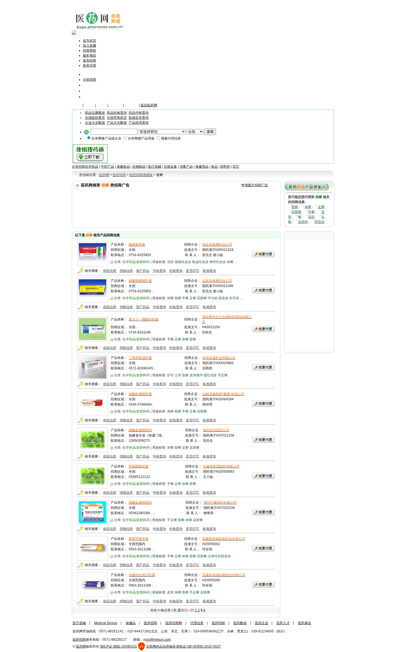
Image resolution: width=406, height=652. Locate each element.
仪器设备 (131, 105)
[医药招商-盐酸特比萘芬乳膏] (92, 595)
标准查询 (209, 271)
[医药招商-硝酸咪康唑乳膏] (92, 301)
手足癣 (223, 375)
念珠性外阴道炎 (219, 556)
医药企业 (261, 623)
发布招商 (89, 60)
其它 (236, 167)
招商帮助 (89, 50)
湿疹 (311, 217)
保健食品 (123, 167)
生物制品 (139, 167)
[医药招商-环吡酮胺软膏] (92, 487)
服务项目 (89, 55)
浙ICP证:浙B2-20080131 (118, 646)
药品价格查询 (117, 113)
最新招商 (90, 85)
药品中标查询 (139, 113)
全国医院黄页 (95, 118)
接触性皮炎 (183, 262)
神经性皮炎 (217, 262)
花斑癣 (296, 212)
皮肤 (170, 592)
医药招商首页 (97, 74)
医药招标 (218, 623)
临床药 (77, 105)
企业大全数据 (95, 123)
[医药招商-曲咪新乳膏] (92, 265)
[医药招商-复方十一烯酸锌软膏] (92, 340)
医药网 (81, 646)
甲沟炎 (213, 298)
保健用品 (202, 167)
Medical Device (105, 623)
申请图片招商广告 (254, 185)
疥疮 (170, 375)
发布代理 (89, 65)
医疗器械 (115, 105)
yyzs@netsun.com (157, 640)
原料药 (225, 167)
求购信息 (126, 271)
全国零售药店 (117, 118)
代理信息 (90, 96)
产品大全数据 (117, 123)
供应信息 (109, 271)
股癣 (294, 207)
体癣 (308, 207)
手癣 (311, 212)
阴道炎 (320, 222)
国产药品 (142, 271)
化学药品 (91, 167)
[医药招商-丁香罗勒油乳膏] (92, 378)
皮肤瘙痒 (196, 375)
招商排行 (90, 91)
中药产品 (107, 167)
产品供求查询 (139, 123)
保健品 (89, 105)
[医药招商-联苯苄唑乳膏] (92, 559)
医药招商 (150, 623)
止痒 (178, 375)
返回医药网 (149, 105)
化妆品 (102, 105)
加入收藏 (89, 46)
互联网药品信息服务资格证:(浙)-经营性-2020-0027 (183, 646)
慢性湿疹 (210, 375)
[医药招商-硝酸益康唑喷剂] (92, 451)
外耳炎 (234, 298)
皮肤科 (303, 222)
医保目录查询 (139, 118)
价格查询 (176, 271)
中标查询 (159, 271)
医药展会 (304, 623)
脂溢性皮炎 (200, 262)
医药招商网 (173, 623)
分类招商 (89, 79)
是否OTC (192, 271)
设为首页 (89, 41)
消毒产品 (186, 167)
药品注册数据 (95, 113)
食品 (214, 167)
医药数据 (240, 623)
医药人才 (283, 623)
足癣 (321, 207)
